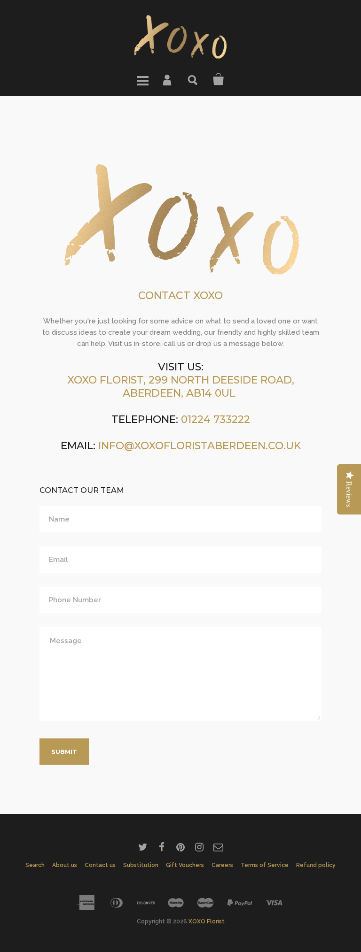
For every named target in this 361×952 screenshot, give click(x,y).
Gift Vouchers (185, 865)
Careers (222, 865)
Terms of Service (265, 865)
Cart (218, 79)
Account (167, 79)
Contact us (100, 865)
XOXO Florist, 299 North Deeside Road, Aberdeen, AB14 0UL (180, 386)
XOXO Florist (206, 921)
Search (193, 79)
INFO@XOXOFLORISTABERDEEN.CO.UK (199, 445)
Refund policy (316, 865)
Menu (142, 79)
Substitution (140, 865)
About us (64, 865)
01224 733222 (215, 419)
